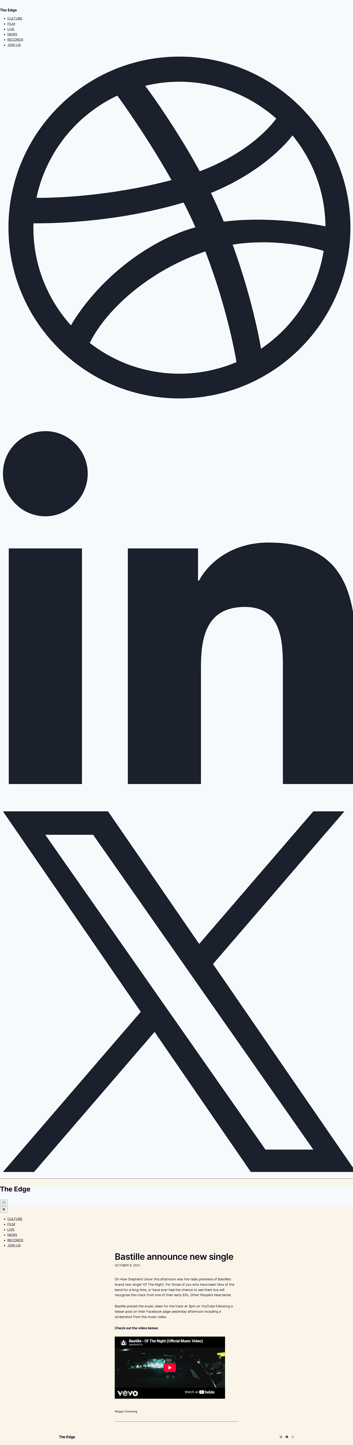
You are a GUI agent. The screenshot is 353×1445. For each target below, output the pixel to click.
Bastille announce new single (174, 1256)
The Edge (67, 1437)
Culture (14, 18)
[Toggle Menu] (4, 1203)
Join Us (14, 45)
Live (10, 29)
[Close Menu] (4, 1209)
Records (15, 40)
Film (11, 24)
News (12, 34)
